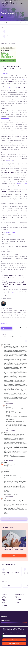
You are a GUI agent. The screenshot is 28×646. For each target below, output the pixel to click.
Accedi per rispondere (8, 403)
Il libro (8, 36)
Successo (17, 602)
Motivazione (5, 604)
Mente (16, 596)
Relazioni (4, 605)
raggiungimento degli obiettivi (11, 232)
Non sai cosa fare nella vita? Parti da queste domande (11, 573)
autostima (16, 224)
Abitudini (4, 599)
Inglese (4, 597)
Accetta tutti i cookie (14, 643)
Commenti (4, 341)
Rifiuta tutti (14, 639)
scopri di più (4, 323)
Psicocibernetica (13, 88)
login (10, 336)
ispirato (25, 79)
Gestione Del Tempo (20, 593)
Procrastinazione (19, 594)
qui (22, 76)
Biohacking (18, 599)
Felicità (4, 601)
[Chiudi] (25, 628)
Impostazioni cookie (14, 636)
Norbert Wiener (22, 183)
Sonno (16, 601)
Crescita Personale (7, 593)
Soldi (3, 607)
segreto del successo (8, 237)
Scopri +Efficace (13, 555)
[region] (14, 636)
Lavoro (3, 602)
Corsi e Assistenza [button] (5, 620)
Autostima (4, 594)
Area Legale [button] (4, 616)
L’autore (9, 31)
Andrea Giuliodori (6, 308)
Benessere (17, 597)
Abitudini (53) (6, 586)
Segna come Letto (6, 328)
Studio (3, 596)
